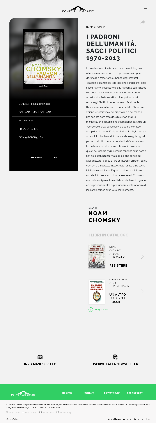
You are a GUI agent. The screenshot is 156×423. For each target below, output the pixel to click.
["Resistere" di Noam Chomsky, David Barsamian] (97, 256)
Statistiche (48, 412)
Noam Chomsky (96, 27)
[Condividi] (143, 22)
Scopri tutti (101, 309)
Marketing (65, 412)
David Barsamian (119, 256)
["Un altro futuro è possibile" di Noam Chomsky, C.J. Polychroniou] (97, 292)
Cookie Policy (12, 419)
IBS (55, 157)
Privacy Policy (112, 393)
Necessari (14, 412)
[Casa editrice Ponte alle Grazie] (78, 9)
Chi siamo (67, 393)
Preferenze (31, 412)
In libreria (36, 157)
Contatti (89, 393)
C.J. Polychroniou (121, 285)
